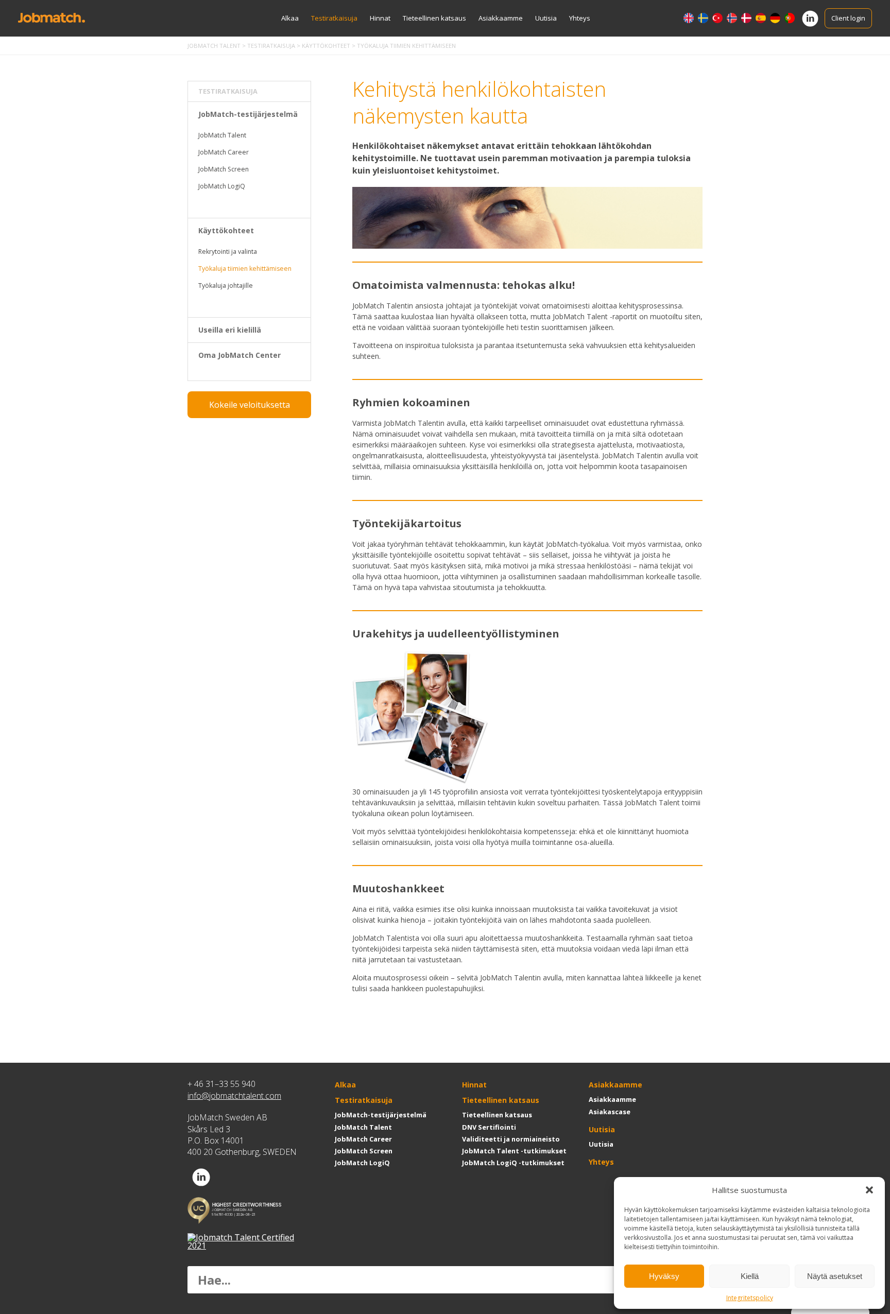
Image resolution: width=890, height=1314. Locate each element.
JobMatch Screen (223, 169)
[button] (869, 1190)
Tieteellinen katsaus (434, 18)
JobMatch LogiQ (221, 186)
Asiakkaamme (500, 18)
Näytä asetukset (834, 1276)
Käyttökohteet (226, 230)
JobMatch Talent (222, 135)
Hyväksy (664, 1276)
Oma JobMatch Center (239, 355)
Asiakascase (609, 1111)
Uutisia (546, 18)
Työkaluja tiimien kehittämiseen (245, 268)
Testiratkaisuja (334, 18)
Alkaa (290, 18)
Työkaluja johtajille (225, 285)
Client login (848, 18)
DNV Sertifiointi (489, 1127)
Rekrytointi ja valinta (227, 251)
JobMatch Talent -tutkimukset (514, 1150)
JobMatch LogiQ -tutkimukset (513, 1162)
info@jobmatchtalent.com (234, 1095)
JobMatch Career (223, 152)
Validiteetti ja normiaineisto (511, 1139)
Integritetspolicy (749, 1297)
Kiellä (750, 1276)
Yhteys (579, 18)
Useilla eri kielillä (229, 330)
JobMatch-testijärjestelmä (248, 114)
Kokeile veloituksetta (249, 404)
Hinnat (380, 18)
